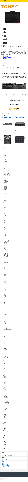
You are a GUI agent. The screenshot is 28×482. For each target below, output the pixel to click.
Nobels (4, 344)
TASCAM (5, 235)
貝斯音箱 (3, 116)
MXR (4, 342)
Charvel (5, 274)
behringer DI (5, 194)
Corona (4, 276)
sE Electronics (5, 200)
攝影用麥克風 (5, 188)
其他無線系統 (5, 182)
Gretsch (5, 289)
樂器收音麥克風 (5, 189)
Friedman (5, 335)
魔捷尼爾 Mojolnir (6, 290)
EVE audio (5, 205)
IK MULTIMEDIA (5, 208)
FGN (4, 315)
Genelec (5, 207)
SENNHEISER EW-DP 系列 (7, 175)
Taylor (4, 307)
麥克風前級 (5, 249)
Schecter (5, 279)
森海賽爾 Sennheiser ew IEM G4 (6, 463)
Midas (4, 153)
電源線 (4, 429)
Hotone (4, 337)
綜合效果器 (5, 356)
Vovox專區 (5, 424)
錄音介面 (4, 219)
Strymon (5, 348)
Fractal (4, 334)
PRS (4, 286)
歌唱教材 (5, 441)
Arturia (4, 223)
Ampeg (17, 116)
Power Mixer (5, 162)
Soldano (5, 347)
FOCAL (4, 206)
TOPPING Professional (6, 220)
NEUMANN (5, 213)
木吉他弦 (5, 390)
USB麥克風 (5, 185)
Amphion (5, 203)
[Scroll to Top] (14, 477)
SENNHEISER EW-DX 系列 (7, 174)
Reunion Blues (5, 409)
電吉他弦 (5, 389)
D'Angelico (5, 277)
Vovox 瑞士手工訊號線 (6, 242)
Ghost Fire (5, 336)
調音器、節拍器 (5, 421)
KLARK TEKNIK (5, 196)
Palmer (4, 346)
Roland (4, 369)
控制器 (4, 250)
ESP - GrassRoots (6, 270)
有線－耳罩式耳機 (6, 253)
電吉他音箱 (2, 45)
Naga (4, 303)
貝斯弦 (4, 391)
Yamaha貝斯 (5, 324)
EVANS (5, 380)
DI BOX (3, 192)
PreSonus (5, 155)
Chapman (5, 275)
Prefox (4, 434)
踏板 (4, 382)
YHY (4, 436)
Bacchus (5, 287)
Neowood (5, 302)
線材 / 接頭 (4, 423)
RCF (4, 168)
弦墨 (4, 310)
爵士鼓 (3, 375)
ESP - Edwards (5, 269)
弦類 (3, 388)
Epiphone (5, 273)
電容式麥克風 (5, 186)
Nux (4, 229)
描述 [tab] (3, 65)
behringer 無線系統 (6, 181)
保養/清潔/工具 (5, 422)
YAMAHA (5, 370)
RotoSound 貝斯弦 (6, 400)
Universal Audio (6, 236)
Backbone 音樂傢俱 (6, 431)
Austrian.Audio (5, 239)
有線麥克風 (4, 183)
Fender (4, 297)
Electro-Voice (5, 165)
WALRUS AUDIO (5, 193)
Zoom (4, 158)
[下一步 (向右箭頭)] (2, 479)
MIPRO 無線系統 (6, 179)
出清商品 (4, 448)
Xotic (4, 284)
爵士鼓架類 (5, 377)
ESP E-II (5, 268)
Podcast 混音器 (5, 161)
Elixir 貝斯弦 (5, 393)
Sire (4, 321)
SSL (4, 233)
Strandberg (5, 281)
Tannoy (4, 216)
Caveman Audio (6, 328)
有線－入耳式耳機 (6, 254)
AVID (4, 221)
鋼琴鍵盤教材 (5, 440)
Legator (5, 282)
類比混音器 (5, 160)
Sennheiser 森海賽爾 (6, 241)
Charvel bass (5, 314)
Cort (4, 293)
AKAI (4, 361)
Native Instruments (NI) (6, 364)
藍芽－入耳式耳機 (6, 256)
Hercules (5, 433)
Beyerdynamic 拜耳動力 (6, 240)
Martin (4, 301)
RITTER (4, 410)
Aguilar (4, 326)
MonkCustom (5, 408)
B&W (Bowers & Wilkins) (6, 259)
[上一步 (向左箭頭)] (0, 479)
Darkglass (5, 330)
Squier (4, 280)
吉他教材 (5, 438)
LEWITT (4, 227)
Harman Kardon (6, 260)
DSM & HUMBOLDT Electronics (7, 329)
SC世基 (4, 435)
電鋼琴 (3, 371)
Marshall (5, 263)
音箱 (4, 45)
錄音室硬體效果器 (5, 245)
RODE (4, 156)
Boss (4, 327)
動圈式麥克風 (5, 187)
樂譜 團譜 (5, 444)
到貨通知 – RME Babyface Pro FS (6, 464)
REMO (5, 381)
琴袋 (3, 404)
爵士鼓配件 (5, 387)
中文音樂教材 (5, 442)
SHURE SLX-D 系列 (6, 176)
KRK (4, 210)
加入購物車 (3, 64)
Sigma (4, 306)
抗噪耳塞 (5, 257)
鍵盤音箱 (5, 418)
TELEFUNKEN (5, 201)
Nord (4, 363)
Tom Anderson (5, 283)
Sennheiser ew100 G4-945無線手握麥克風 (7, 467)
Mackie (4, 154)
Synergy (5, 413)
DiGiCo (4, 152)
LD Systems (5, 169)
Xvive (4, 354)
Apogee (5, 222)
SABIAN (6, 384)
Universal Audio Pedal (6, 350)
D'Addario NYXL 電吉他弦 (7, 394)
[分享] (3, 478)
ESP (4, 267)
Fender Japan (5, 272)
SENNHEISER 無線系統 (6, 172)
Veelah (4, 308)
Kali (4, 209)
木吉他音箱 (5, 416)
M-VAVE (5, 341)
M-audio (5, 212)
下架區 (3, 447)
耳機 (3, 252)
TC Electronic (5, 349)
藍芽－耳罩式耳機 (6, 255)
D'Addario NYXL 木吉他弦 (7, 395)
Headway (5, 299)
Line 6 (4, 340)
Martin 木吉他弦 (6, 401)
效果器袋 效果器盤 (6, 357)
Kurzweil (5, 367)
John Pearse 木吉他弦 (6, 403)
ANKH (4, 292)
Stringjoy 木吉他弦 (6, 398)
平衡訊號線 (5, 427)
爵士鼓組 (5, 376)
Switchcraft (5, 248)
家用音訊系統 (5, 243)
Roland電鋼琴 (5, 373)
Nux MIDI (5, 366)
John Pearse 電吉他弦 (6, 402)
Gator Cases (5, 406)
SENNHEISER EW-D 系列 (6, 173)
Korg (4, 368)
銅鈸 (4, 383)
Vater (4, 386)
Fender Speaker (6, 166)
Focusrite (5, 228)
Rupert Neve (5, 247)
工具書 (4, 443)
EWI (4, 195)
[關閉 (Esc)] (4, 478)
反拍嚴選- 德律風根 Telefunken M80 (6, 466)
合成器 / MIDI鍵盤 (5, 360)
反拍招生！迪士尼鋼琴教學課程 (5, 465)
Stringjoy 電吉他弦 (6, 397)
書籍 (3, 437)
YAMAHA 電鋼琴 (6, 374)
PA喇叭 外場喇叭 (4, 163)
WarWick (5, 323)
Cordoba (5, 294)
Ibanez (4, 300)
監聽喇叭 (4, 202)
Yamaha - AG (5, 309)
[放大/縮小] (0, 478)
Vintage (5, 322)
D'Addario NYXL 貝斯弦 (6, 396)
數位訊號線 (5, 428)
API (4, 246)
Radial (4, 199)
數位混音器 (5, 159)
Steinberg (5, 234)
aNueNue (5, 266)
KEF (4, 261)
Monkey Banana (6, 262)
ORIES (4, 288)
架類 (3, 430)
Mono (4, 407)
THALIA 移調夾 (5, 420)
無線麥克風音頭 (5, 180)
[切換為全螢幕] (2, 478)
